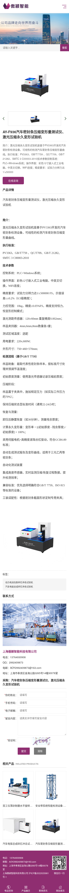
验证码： (12, 740)
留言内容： (11, 718)
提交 (23, 751)
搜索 (64, 47)
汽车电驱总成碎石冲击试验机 (19, 586)
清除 (40, 751)
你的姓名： (11, 695)
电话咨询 (8, 890)
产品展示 (26, 890)
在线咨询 (13, 180)
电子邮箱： (11, 710)
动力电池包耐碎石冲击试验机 (19, 582)
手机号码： (11, 702)
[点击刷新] (41, 741)
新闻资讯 (43, 890)
